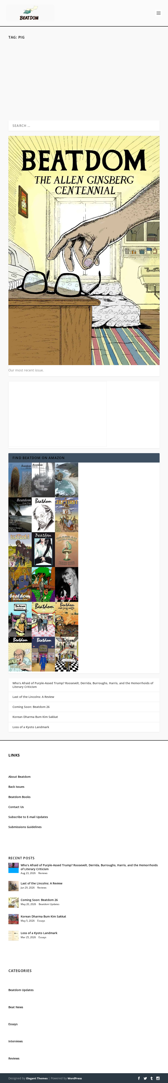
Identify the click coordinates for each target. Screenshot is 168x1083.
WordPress (75, 1078)
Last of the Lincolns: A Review (33, 697)
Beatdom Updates (49, 904)
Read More (24, 88)
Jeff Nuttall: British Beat (45, 49)
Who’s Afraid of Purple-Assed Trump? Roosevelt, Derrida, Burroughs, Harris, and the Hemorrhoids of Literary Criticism (82, 685)
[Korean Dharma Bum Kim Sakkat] (13, 919)
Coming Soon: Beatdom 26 (31, 707)
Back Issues (16, 787)
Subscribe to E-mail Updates (28, 817)
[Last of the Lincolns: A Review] (13, 886)
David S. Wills (28, 56)
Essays (41, 920)
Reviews (60, 56)
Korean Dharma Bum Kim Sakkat (35, 717)
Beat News (15, 1007)
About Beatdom (19, 777)
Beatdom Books (19, 797)
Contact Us (16, 807)
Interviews (15, 1041)
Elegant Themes (37, 1078)
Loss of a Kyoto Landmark (30, 727)
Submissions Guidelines (25, 827)
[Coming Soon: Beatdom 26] (13, 902)
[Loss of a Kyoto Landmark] (13, 936)
